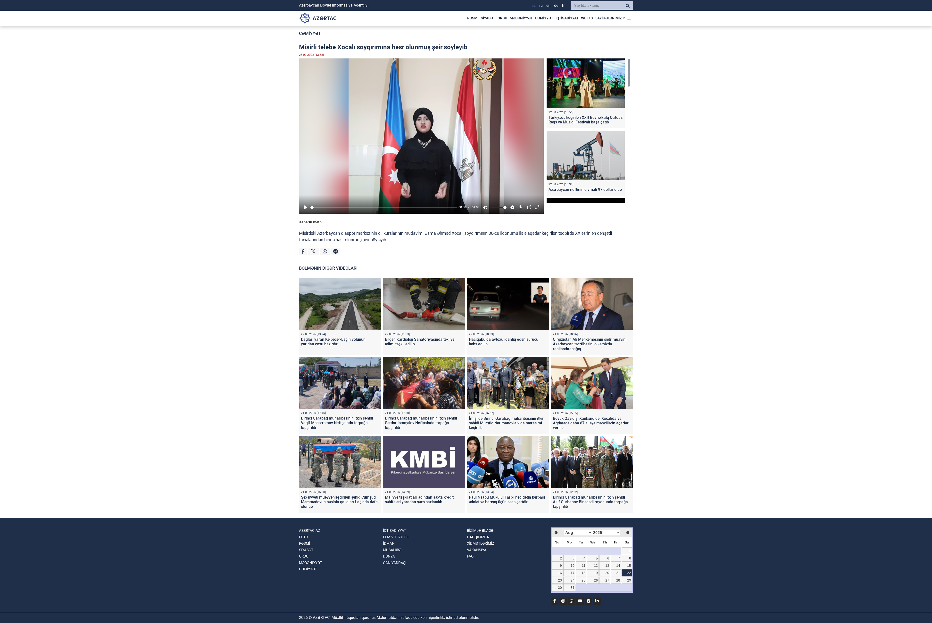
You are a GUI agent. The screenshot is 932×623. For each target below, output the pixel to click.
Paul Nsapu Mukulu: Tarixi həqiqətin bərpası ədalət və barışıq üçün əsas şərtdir (507, 499)
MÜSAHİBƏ (392, 550)
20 (607, 573)
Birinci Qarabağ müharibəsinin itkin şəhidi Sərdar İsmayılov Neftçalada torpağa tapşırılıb (421, 423)
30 (560, 588)
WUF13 (587, 18)
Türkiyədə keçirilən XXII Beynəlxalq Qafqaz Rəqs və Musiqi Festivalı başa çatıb (586, 119)
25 (583, 580)
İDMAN (389, 543)
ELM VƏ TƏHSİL (396, 537)
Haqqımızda (478, 537)
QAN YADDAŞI (394, 563)
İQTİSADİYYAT (567, 18)
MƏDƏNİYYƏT (521, 18)
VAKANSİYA (476, 550)
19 (596, 573)
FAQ (470, 556)
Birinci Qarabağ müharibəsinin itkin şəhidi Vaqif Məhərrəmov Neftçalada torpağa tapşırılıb (337, 423)
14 (618, 565)
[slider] (383, 207)
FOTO (303, 537)
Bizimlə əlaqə (480, 530)
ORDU (502, 18)
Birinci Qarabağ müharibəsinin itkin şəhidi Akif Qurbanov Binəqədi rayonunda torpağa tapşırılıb (590, 502)
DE (556, 5)
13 (607, 565)
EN (548, 5)
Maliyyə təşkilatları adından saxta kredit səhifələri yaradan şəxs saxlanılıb (419, 499)
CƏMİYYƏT (544, 18)
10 (572, 565)
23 (560, 580)
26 (596, 580)
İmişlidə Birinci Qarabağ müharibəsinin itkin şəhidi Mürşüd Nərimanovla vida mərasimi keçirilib (506, 423)
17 (572, 573)
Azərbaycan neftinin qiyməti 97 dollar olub (585, 189)
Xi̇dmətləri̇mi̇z (480, 543)
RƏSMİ (472, 18)
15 (629, 565)
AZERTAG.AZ (309, 530)
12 (596, 565)
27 (607, 580)
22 (629, 573)
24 (572, 580)
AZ (534, 5)
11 (583, 565)
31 (572, 588)
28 (618, 580)
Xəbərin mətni (311, 222)
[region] (588, 130)
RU (541, 5)
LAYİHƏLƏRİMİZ (609, 18)
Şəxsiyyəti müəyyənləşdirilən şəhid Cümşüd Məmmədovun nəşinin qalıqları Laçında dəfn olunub (339, 502)
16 (560, 573)
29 (629, 580)
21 (618, 573)
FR (563, 5)
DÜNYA (389, 556)
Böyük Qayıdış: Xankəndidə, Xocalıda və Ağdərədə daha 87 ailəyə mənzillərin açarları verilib (591, 423)
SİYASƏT (488, 18)
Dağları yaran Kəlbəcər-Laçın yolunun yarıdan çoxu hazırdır (333, 341)
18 (583, 573)
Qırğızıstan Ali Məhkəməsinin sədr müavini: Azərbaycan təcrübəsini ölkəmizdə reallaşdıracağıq (590, 344)
